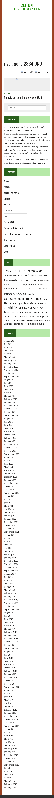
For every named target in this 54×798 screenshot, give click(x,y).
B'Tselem (38, 276)
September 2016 (11, 726)
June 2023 (8, 463)
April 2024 (9, 431)
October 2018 (10, 645)
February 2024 (10, 438)
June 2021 (8, 541)
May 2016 (8, 738)
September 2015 (11, 764)
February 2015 (10, 784)
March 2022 (9, 512)
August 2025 (10, 379)
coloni (26, 280)
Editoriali (40, 15)
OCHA (20, 316)
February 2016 (10, 748)
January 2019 (10, 635)
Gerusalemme (12, 299)
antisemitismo (10, 275)
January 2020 (10, 596)
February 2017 (10, 709)
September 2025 (11, 376)
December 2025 (11, 366)
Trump (46, 320)
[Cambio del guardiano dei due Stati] (27, 89)
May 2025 (8, 389)
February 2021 (10, 554)
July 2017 (8, 693)
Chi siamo (18, 15)
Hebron (44, 299)
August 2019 (10, 612)
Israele (12, 303)
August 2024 (10, 418)
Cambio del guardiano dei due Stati (23, 97)
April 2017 (9, 703)
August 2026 (10, 340)
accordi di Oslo (16, 271)
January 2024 (10, 441)
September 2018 (11, 648)
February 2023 (10, 476)
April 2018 (9, 664)
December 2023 (11, 444)
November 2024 (11, 408)
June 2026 (8, 347)
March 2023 (9, 473)
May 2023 (8, 467)
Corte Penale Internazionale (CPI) (15, 285)
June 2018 (8, 658)
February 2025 (10, 399)
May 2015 (8, 774)
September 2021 (11, 531)
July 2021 (8, 538)
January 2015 (10, 787)
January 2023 (10, 480)
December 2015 (11, 755)
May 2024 (8, 428)
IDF (6, 303)
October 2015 (10, 761)
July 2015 (8, 768)
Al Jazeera (30, 271)
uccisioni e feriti (11, 323)
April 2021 (9, 548)
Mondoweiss (21, 312)
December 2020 (11, 560)
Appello (7, 186)
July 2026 (8, 344)
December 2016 (11, 716)
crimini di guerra (35, 284)
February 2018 (10, 671)
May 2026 (8, 350)
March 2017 (9, 706)
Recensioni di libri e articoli (18, 27)
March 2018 (9, 667)
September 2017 (11, 687)
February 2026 (10, 360)
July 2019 (8, 615)
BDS (45, 275)
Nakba (32, 312)
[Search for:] (27, 107)
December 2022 (11, 483)
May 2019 (8, 622)
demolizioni (11, 288)
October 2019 (10, 606)
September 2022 (11, 493)
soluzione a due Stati (34, 320)
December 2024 (11, 405)
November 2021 (11, 525)
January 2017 (10, 713)
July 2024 (8, 421)
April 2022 (9, 509)
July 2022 (8, 499)
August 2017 (10, 690)
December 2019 (11, 599)
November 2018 (11, 641)
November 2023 (11, 447)
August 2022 (10, 496)
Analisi (9, 21)
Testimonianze (9, 239)
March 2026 (9, 357)
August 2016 (10, 729)
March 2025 (9, 395)
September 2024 (11, 415)
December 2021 (11, 522)
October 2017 (10, 683)
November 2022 (11, 486)
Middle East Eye (18, 308)
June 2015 (8, 771)
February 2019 (10, 632)
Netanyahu (41, 312)
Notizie (29, 15)
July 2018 (8, 654)
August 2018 (10, 651)
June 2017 (8, 696)
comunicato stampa (11, 192)
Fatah (15, 294)
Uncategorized (9, 245)
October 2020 (10, 567)
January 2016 (10, 751)
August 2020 (10, 573)
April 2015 (9, 777)
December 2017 (11, 677)
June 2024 (8, 425)
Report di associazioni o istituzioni (17, 234)
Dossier (9, 33)
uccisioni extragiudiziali (32, 323)
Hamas (36, 299)
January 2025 (10, 402)
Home (8, 15)
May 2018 (8, 661)
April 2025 (9, 392)
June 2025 (8, 386)
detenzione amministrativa (27, 289)
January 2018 (10, 674)
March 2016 (9, 745)
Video (36, 27)
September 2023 (11, 454)
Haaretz (27, 299)
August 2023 (10, 457)
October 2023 (10, 450)
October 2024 (10, 412)
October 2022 (10, 489)
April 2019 (9, 625)
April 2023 (9, 470)
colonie (35, 280)
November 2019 (11, 603)
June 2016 (8, 735)
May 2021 (8, 544)
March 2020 (9, 590)
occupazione (10, 316)
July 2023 (8, 460)
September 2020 (11, 570)
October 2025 (10, 373)
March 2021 (9, 551)
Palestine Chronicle (35, 317)
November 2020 (11, 564)
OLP (25, 316)
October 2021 (10, 528)
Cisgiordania (13, 280)
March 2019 (9, 628)
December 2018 (11, 638)
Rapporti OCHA (22, 21)
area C (32, 276)
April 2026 (9, 353)
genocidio (30, 294)
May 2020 (8, 583)
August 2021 (10, 535)
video (6, 251)
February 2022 (10, 515)
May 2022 (8, 505)
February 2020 (10, 593)
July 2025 (8, 383)
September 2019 (11, 609)
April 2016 (9, 742)
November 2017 (11, 680)
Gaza (22, 293)
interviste (8, 210)
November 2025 (11, 370)
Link (18, 33)
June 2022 (8, 502)
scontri (14, 320)
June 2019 (8, 619)
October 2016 (10, 722)
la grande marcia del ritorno (30, 303)
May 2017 (8, 700)
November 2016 (11, 719)
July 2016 (8, 732)
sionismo (21, 320)
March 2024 (9, 434)
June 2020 (8, 580)
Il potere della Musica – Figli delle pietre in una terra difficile (26, 40)
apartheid (23, 275)
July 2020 (8, 577)
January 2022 (10, 518)
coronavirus (44, 280)
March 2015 (9, 781)
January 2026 (10, 363)
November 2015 (11, 758)
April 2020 (9, 586)
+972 (6, 271)
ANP (39, 271)
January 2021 (10, 557)
